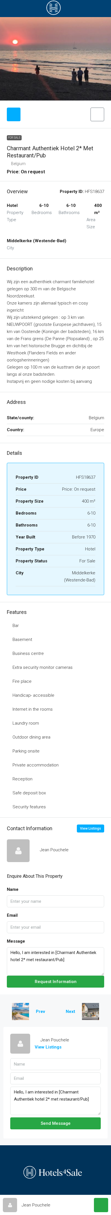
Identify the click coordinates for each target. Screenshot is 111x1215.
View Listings (90, 828)
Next (70, 1011)
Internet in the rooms (33, 709)
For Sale (14, 137)
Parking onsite (26, 751)
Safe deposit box (29, 792)
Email (12, 915)
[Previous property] (20, 1011)
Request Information (56, 981)
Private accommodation (36, 765)
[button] (97, 114)
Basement (22, 639)
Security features (29, 806)
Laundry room (26, 723)
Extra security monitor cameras (43, 667)
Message (16, 941)
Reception (22, 779)
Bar (16, 625)
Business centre (28, 653)
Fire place (22, 681)
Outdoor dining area (31, 737)
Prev (40, 1011)
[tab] (13, 114)
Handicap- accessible (33, 695)
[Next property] (90, 1011)
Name (12, 889)
